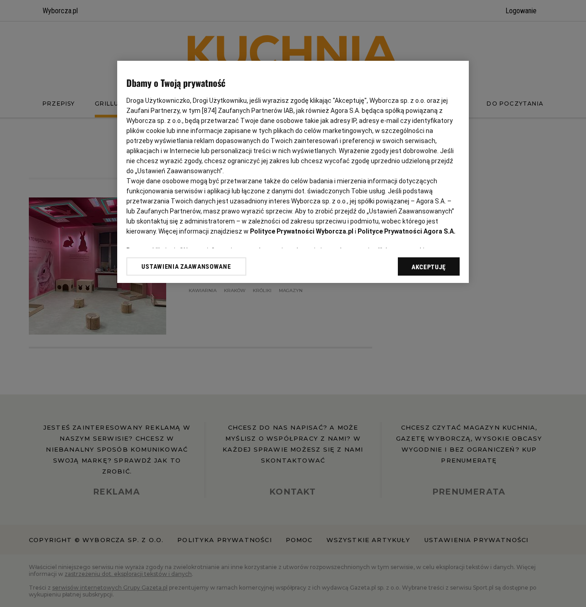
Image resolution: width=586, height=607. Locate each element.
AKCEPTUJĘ (429, 267)
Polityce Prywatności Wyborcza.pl (301, 231)
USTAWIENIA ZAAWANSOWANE (186, 266)
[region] (293, 172)
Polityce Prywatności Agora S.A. (407, 231)
